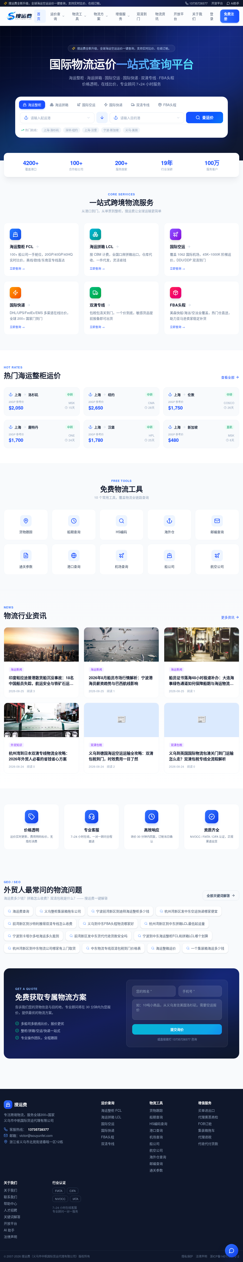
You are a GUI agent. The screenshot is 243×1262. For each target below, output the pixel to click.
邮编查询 (156, 1163)
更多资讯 (227, 617)
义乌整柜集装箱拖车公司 (62, 911)
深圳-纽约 (71, 130)
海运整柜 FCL (111, 1110)
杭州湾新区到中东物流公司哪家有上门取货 (44, 948)
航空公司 (156, 1150)
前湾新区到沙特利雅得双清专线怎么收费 (42, 923)
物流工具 (77, 16)
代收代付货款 (208, 1143)
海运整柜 (34, 104)
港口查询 (156, 1130)
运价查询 (55, 16)
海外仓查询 (158, 1156)
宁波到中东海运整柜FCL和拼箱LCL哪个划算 (175, 935)
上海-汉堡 (90, 130)
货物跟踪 (156, 1110)
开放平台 (217, 3)
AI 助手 (9, 1230)
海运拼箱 (61, 104)
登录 (211, 16)
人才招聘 (10, 1210)
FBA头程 (169, 104)
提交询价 (177, 1029)
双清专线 (143, 104)
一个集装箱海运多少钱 (207, 948)
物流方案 (99, 16)
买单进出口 (206, 1110)
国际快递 (115, 104)
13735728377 (198, 3)
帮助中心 (10, 1203)
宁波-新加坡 (111, 130)
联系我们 (10, 1196)
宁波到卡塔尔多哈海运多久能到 (36, 935)
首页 (38, 16)
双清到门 (142, 16)
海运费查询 (21, 911)
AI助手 (235, 3)
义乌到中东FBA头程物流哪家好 (111, 923)
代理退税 (204, 1137)
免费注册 (229, 16)
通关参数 (156, 1170)
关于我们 (197, 16)
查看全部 (227, 377)
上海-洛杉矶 (51, 130)
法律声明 (10, 1236)
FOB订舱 (205, 1123)
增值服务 (121, 16)
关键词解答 (12, 1216)
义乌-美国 (131, 130)
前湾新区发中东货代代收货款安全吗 (100, 935)
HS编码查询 (158, 1123)
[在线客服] (231, 1250)
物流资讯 (160, 16)
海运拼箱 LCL (111, 1117)
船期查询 (156, 1117)
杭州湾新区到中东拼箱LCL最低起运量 (177, 923)
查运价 (208, 117)
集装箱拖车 (206, 1130)
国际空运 (88, 104)
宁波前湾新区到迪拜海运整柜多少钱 (122, 911)
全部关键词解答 (218, 895)
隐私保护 (187, 1256)
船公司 (154, 1143)
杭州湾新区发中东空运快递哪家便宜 (191, 911)
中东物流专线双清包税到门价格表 (116, 948)
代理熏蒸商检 (208, 1117)
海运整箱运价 (166, 948)
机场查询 (156, 1137)
